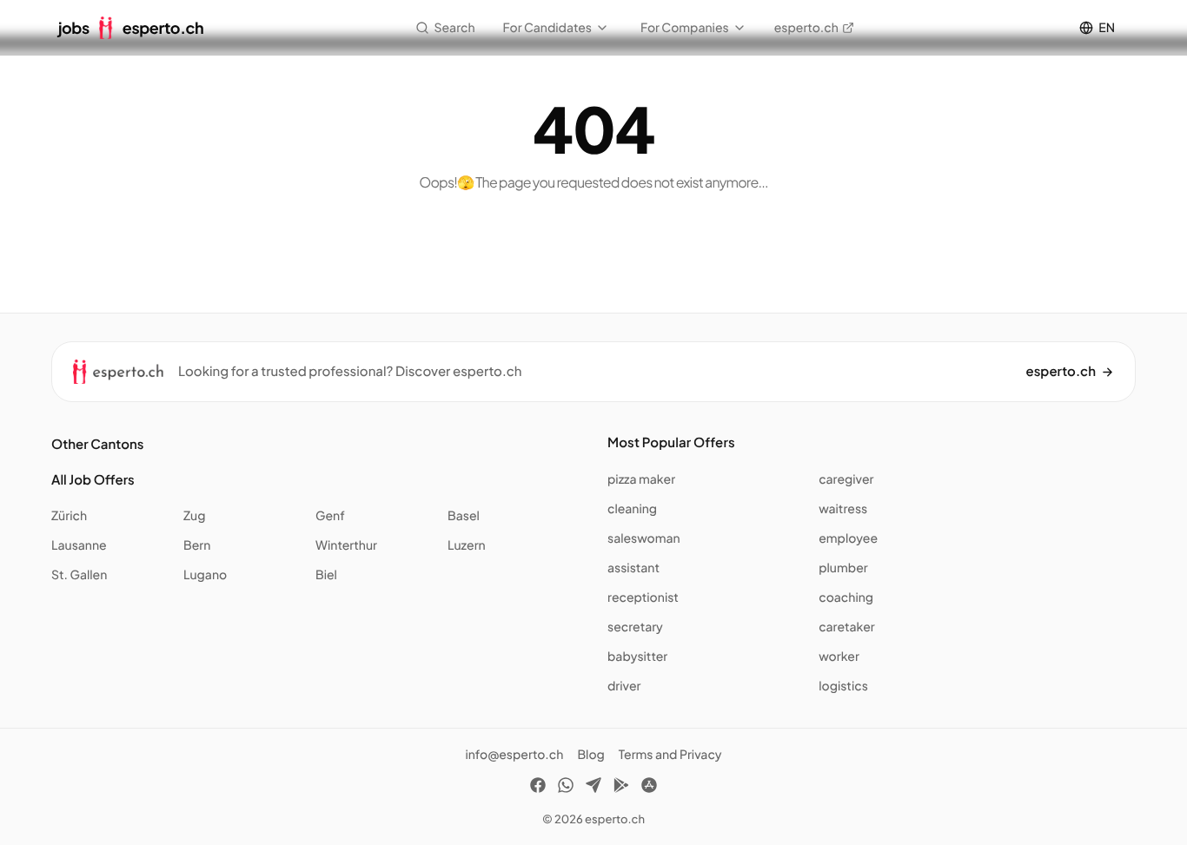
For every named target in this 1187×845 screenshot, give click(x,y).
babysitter (637, 656)
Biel (326, 575)
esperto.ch (806, 28)
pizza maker (641, 479)
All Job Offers (93, 480)
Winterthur (346, 545)
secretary (635, 627)
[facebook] (538, 788)
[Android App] (621, 788)
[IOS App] (649, 788)
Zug (194, 516)
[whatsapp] (565, 788)
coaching (846, 597)
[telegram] (593, 788)
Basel (464, 516)
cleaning (632, 509)
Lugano (205, 575)
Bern (196, 545)
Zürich (69, 516)
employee (848, 538)
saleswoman (643, 538)
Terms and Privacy (670, 754)
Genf (330, 516)
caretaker (847, 627)
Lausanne (79, 545)
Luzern (467, 545)
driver (623, 686)
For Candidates (547, 28)
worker (839, 656)
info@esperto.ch (514, 754)
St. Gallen (79, 575)
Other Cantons (97, 444)
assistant (633, 568)
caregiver (846, 479)
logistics (843, 686)
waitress (843, 509)
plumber (843, 568)
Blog (590, 754)
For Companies (684, 28)
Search (454, 28)
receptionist (643, 597)
